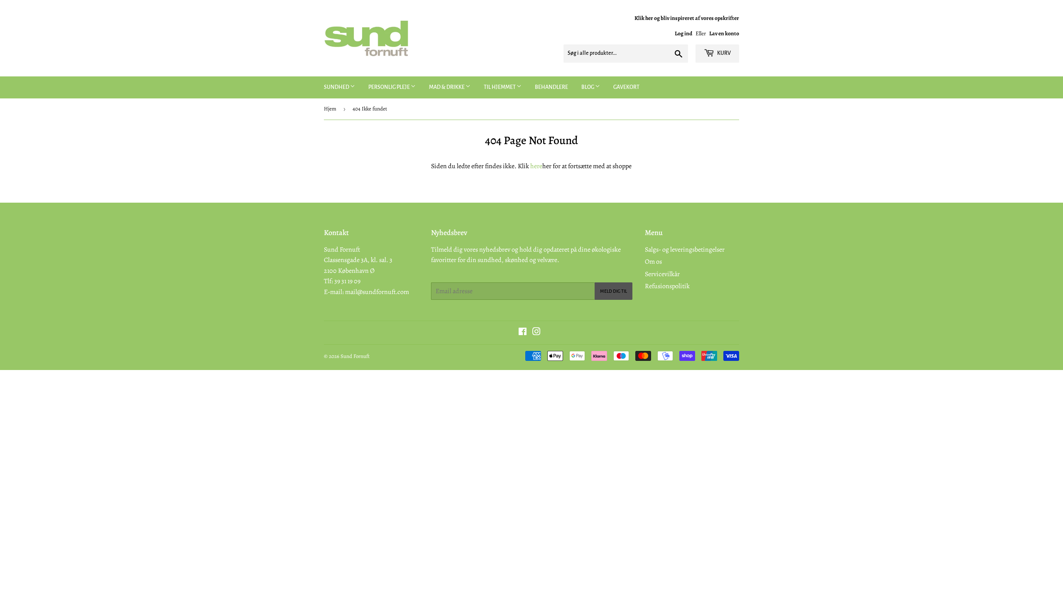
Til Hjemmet (500, 87)
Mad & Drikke (447, 87)
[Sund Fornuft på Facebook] (522, 332)
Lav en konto (724, 33)
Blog (588, 87)
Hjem (330, 108)
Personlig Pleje (389, 87)
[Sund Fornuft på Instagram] (536, 332)
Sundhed (337, 87)
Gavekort (626, 87)
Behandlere (551, 87)
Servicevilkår (662, 274)
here (536, 166)
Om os (653, 261)
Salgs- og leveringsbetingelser (685, 249)
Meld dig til (613, 291)
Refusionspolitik (667, 286)
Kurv (723, 53)
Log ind (683, 33)
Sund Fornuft (355, 356)
